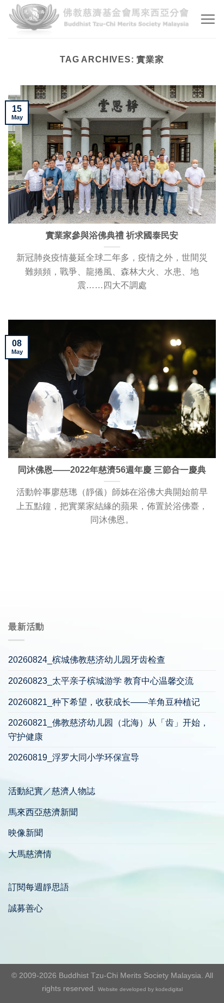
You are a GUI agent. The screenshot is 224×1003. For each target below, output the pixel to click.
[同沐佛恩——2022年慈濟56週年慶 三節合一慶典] (112, 389)
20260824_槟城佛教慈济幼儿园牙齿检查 (86, 659)
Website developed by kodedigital (140, 989)
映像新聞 (25, 832)
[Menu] (208, 19)
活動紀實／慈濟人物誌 (51, 791)
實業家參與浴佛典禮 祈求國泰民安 (112, 235)
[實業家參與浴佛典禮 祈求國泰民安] (112, 154)
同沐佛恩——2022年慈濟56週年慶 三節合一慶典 (112, 469)
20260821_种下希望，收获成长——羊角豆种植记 (104, 702)
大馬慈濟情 (30, 854)
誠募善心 (25, 908)
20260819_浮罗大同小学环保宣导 (73, 757)
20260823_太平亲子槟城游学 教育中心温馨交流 (101, 680)
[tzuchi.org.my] (99, 19)
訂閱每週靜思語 (38, 887)
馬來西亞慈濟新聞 (43, 812)
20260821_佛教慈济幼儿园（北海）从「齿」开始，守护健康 (108, 729)
